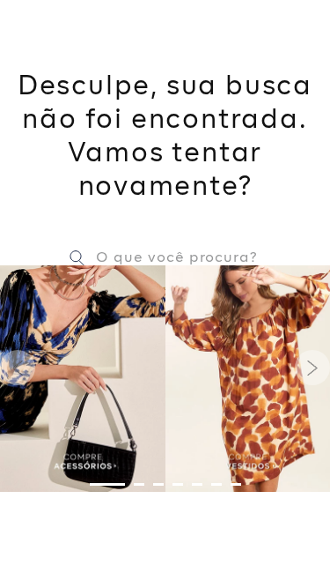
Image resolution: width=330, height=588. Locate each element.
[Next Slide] (312, 367)
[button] (107, 484)
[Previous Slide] (17, 367)
